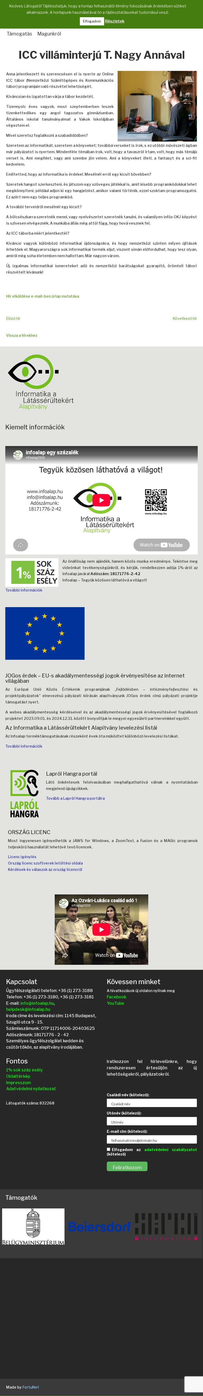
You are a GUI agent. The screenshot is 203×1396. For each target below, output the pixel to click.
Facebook (116, 996)
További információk (23, 590)
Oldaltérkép (18, 1076)
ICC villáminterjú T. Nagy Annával (102, 55)
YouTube (115, 1003)
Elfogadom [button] (92, 21)
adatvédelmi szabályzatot (170, 1149)
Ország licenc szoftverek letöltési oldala (45, 863)
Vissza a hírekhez (21, 335)
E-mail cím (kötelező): (127, 1131)
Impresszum (18, 1082)
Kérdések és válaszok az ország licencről (45, 869)
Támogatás (19, 34)
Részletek (114, 21)
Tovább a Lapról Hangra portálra (75, 798)
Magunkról (49, 34)
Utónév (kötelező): (124, 1113)
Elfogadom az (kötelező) (152, 1151)
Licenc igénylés (22, 856)
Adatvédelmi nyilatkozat (31, 1088)
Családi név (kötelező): (128, 1095)
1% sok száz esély (24, 1069)
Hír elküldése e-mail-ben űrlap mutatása (42, 296)
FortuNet (30, 1387)
